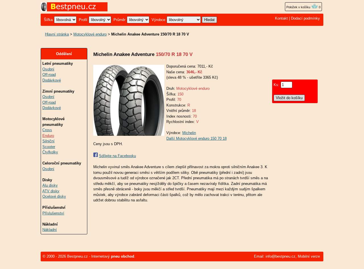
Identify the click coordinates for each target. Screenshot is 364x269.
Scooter (48, 147)
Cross (47, 130)
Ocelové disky (54, 196)
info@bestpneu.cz (280, 256)
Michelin (189, 133)
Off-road (49, 74)
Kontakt (281, 18)
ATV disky (50, 191)
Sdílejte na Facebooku (117, 156)
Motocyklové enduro (90, 34)
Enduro (48, 136)
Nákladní (49, 230)
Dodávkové (51, 80)
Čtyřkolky (50, 152)
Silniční (48, 141)
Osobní (48, 69)
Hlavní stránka (57, 34)
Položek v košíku (298, 7)
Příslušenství (53, 213)
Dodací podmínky (305, 18)
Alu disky (50, 185)
